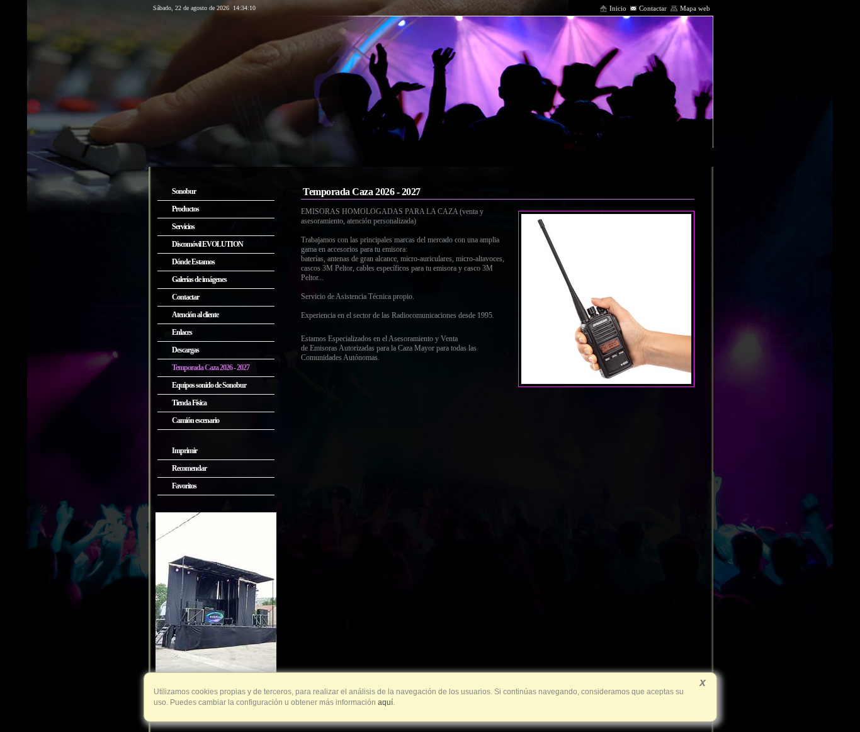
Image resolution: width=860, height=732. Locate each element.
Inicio (617, 8)
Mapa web (695, 8)
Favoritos (184, 485)
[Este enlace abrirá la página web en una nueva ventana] (216, 671)
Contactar (653, 8)
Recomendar (189, 468)
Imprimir (184, 450)
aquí (384, 702)
